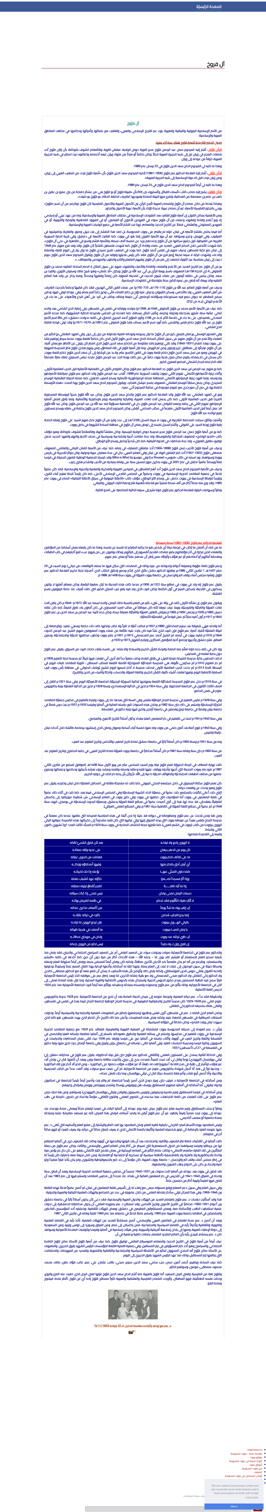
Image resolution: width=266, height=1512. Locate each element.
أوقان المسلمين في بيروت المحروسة (243, 1475)
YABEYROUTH (254, 1450)
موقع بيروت (256, 1457)
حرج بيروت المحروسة (252, 1468)
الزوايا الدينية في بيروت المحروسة (245, 1461)
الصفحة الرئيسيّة (209, 6)
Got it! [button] (234, 1506)
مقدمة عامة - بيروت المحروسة (246, 1453)
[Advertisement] (133, 34)
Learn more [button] (252, 1497)
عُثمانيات (258, 1472)
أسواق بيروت (255, 1464)
